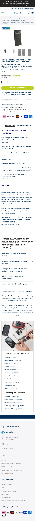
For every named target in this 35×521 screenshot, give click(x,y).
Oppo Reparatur (10, 376)
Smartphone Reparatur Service (17, 353)
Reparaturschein (7, 473)
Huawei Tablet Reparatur (13, 400)
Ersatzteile (4, 18)
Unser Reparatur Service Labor (11, 470)
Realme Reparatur (11, 379)
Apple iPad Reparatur (12, 396)
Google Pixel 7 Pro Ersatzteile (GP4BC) (13, 20)
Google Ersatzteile (22, 18)
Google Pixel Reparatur (12, 360)
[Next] (32, 125)
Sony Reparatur (10, 385)
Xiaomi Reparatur (10, 388)
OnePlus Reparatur (11, 373)
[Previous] (2, 125)
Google (12, 18)
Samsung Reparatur (11, 382)
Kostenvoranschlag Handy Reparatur (13, 501)
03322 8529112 (9, 448)
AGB (2, 488)
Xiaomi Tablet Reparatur (13, 409)
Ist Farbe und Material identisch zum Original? (14, 262)
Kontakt (4, 460)
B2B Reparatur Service (8, 467)
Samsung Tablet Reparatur (14, 406)
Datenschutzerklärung (9, 491)
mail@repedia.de (10, 444)
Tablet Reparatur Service (14, 392)
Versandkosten (22, 125)
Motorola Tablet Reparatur (13, 403)
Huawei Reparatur (10, 363)
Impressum (5, 494)
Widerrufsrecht (6, 497)
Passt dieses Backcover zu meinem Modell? (13, 255)
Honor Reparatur (10, 367)
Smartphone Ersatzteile (9, 112)
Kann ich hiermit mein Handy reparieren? (15, 284)
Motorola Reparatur (11, 370)
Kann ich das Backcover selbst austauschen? (12, 277)
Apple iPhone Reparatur (12, 357)
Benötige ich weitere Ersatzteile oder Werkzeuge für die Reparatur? (14, 270)
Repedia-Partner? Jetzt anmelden (23, 9)
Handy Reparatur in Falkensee (11, 464)
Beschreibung (10, 125)
